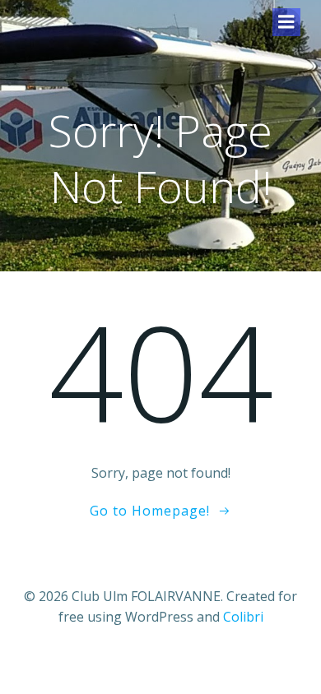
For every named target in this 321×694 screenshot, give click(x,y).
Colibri (243, 617)
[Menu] (286, 22)
